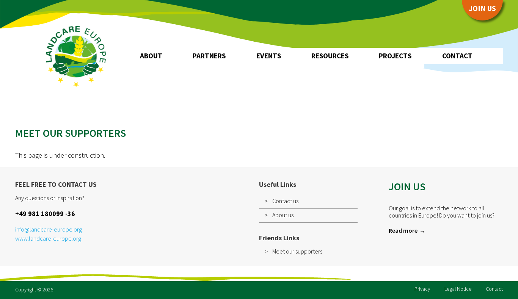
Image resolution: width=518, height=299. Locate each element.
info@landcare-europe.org (48, 229)
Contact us (285, 201)
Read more (403, 230)
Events (268, 56)
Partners (209, 56)
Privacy (422, 288)
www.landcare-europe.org (48, 238)
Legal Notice (457, 288)
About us (283, 215)
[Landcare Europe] (75, 56)
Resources (329, 56)
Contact (457, 56)
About (151, 56)
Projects (395, 56)
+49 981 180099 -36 (45, 214)
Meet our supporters (297, 251)
